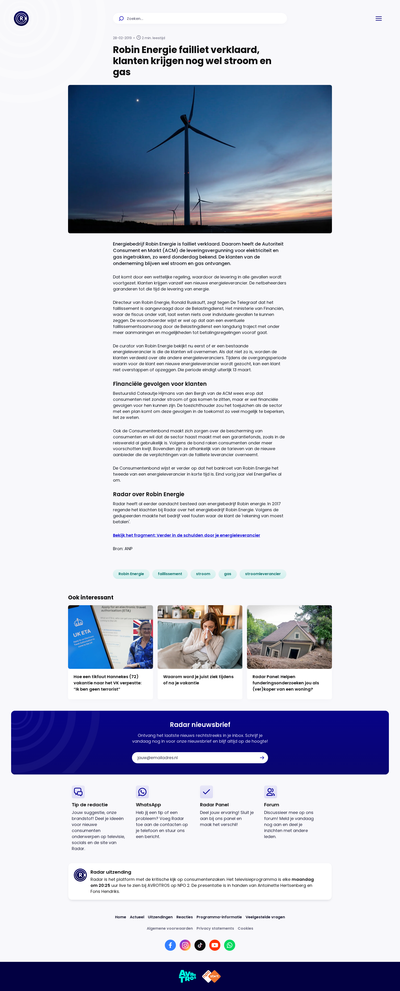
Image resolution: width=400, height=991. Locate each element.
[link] (131, 574)
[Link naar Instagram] (185, 945)
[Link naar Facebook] (170, 945)
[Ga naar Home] (21, 18)
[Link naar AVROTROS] (187, 976)
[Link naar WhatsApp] (229, 945)
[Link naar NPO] (211, 976)
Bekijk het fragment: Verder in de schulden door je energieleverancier (186, 535)
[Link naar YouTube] (214, 945)
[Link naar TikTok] (200, 945)
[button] (378, 18)
